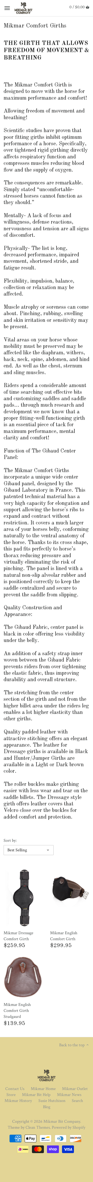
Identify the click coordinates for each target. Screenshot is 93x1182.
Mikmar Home (43, 1088)
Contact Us (14, 1088)
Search (77, 1100)
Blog (46, 1107)
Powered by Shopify (68, 1127)
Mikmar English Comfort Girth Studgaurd (17, 1010)
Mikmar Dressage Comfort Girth (18, 936)
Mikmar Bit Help (36, 1094)
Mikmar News (69, 1094)
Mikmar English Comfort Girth (63, 936)
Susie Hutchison (52, 1100)
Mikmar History (18, 1100)
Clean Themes (38, 1127)
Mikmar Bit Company (61, 1121)
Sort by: (10, 840)
